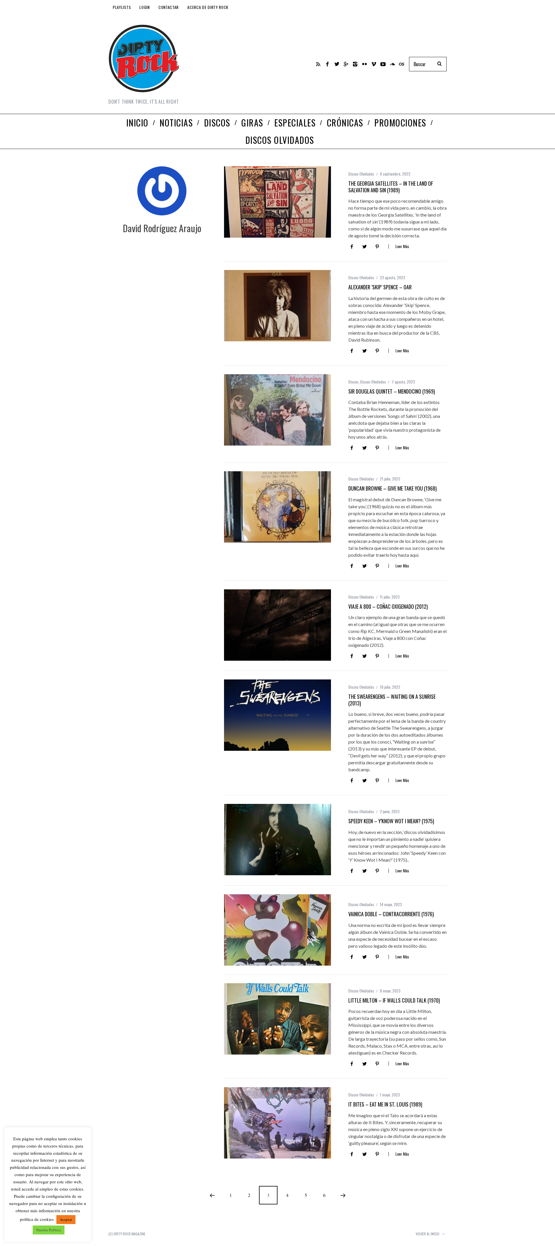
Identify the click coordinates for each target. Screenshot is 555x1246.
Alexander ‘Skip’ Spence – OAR (380, 287)
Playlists (122, 7)
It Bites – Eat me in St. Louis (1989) (385, 1104)
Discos (353, 382)
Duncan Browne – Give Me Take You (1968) (392, 488)
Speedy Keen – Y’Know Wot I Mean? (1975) (391, 821)
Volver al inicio (428, 1233)
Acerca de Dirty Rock (207, 7)
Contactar (168, 7)
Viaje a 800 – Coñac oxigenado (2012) (388, 606)
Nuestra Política (48, 1229)
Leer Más (402, 246)
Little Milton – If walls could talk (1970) (394, 1000)
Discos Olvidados (361, 174)
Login (144, 7)
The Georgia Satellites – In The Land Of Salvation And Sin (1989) (390, 187)
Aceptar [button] (66, 1219)
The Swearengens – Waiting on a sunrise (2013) (392, 700)
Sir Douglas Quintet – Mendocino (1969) (391, 391)
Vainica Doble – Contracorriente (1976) (391, 914)
